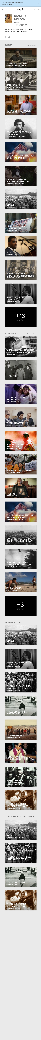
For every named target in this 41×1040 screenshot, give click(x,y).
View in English (7, 4)
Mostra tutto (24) (32, 45)
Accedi (36, 9)
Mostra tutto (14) (32, 334)
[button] (3, 9)
